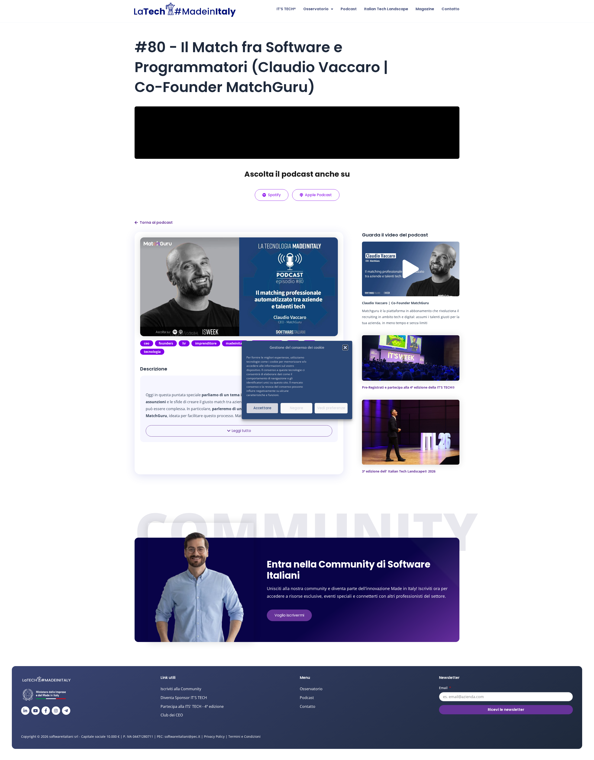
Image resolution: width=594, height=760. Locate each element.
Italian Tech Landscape (386, 9)
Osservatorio (316, 9)
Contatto (450, 9)
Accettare (262, 408)
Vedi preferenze (331, 408)
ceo (146, 343)
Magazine (425, 9)
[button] (345, 347)
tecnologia (152, 351)
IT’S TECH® (286, 9)
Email (444, 688)
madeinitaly (235, 343)
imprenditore (205, 343)
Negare (296, 408)
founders (166, 343)
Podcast (349, 9)
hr (184, 343)
